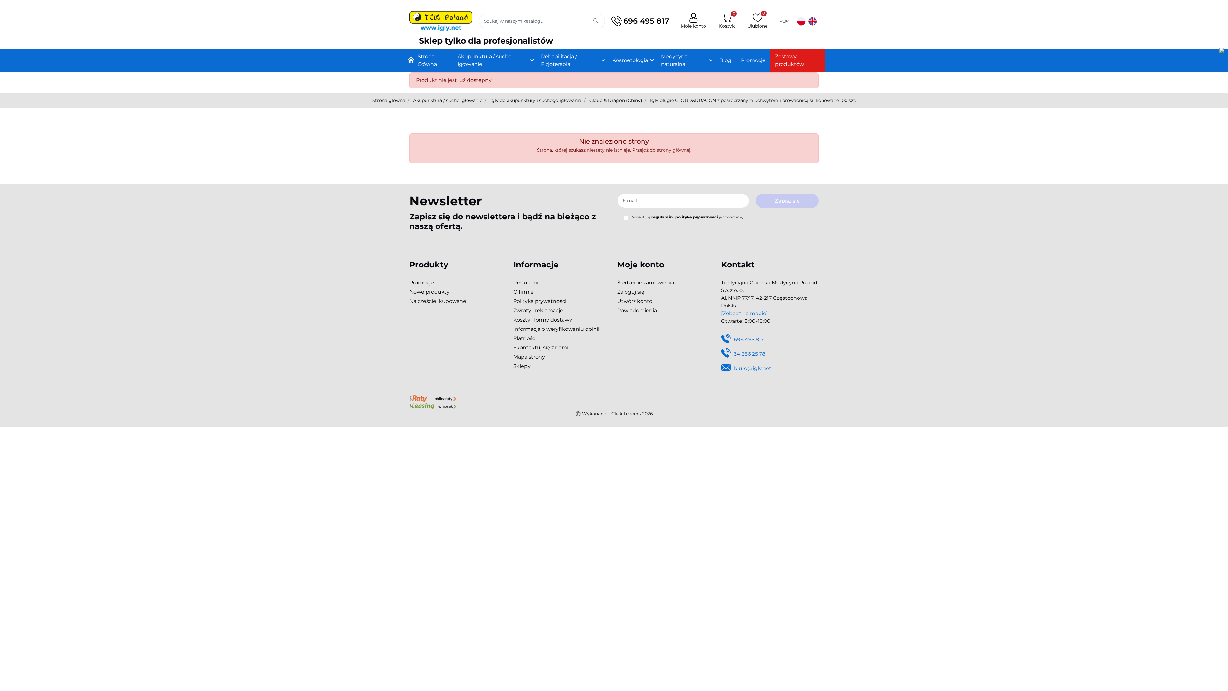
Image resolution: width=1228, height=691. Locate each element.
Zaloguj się (630, 292)
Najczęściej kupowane (437, 301)
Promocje (421, 283)
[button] (727, 21)
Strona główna (388, 100)
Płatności (525, 338)
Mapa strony (529, 357)
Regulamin (527, 283)
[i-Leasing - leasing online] (432, 406)
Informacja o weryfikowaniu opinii (556, 329)
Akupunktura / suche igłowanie (447, 100)
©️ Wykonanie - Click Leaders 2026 (614, 414)
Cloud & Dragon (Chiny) (615, 100)
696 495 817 (646, 21)
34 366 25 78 (749, 354)
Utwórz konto (634, 301)
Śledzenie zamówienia (645, 283)
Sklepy (522, 366)
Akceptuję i (687, 217)
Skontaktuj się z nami (540, 348)
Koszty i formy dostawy (542, 320)
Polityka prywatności (539, 301)
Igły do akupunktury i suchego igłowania (535, 100)
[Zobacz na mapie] (744, 313)
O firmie (523, 292)
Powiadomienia (637, 310)
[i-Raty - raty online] (432, 398)
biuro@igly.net (752, 368)
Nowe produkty (429, 292)
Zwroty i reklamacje (538, 310)
